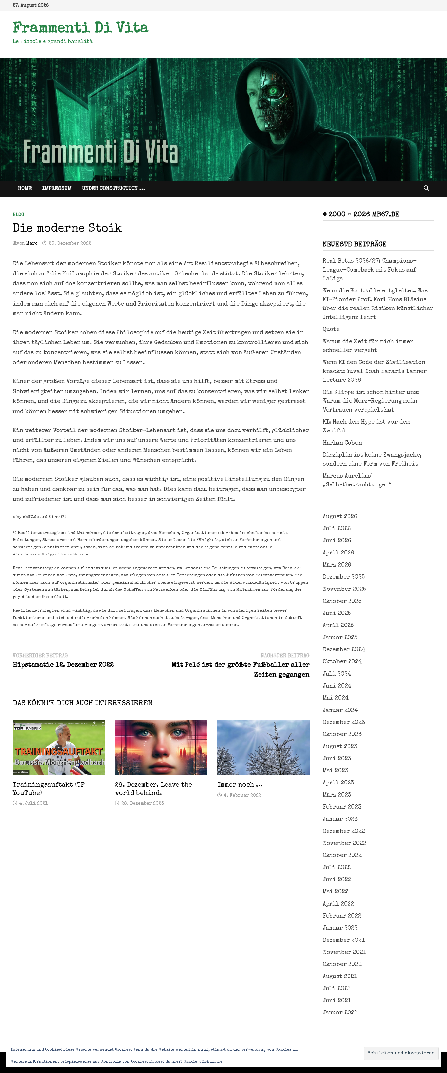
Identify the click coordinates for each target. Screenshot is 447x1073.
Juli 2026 (337, 529)
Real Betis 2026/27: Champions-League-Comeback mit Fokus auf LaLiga (370, 270)
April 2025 (338, 626)
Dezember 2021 (344, 940)
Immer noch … (240, 785)
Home (25, 189)
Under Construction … (113, 189)
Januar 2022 (340, 928)
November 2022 (344, 844)
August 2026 (340, 517)
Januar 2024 (340, 710)
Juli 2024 (337, 674)
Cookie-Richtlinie (203, 1062)
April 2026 (338, 553)
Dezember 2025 (344, 577)
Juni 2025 (337, 614)
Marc (32, 243)
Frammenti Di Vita (81, 29)
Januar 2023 (340, 819)
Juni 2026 (337, 541)
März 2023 (337, 795)
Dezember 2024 (344, 650)
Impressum (57, 189)
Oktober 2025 (342, 602)
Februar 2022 (342, 916)
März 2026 (337, 565)
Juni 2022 (337, 880)
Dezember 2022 (344, 832)
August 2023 (340, 747)
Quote (331, 330)
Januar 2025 (340, 638)
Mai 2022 (335, 892)
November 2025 (344, 589)
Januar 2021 (340, 1013)
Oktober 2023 (342, 735)
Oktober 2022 (342, 856)
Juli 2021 (337, 989)
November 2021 (344, 953)
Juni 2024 (337, 686)
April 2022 (338, 904)
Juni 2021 (337, 1001)
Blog (18, 215)
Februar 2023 (342, 807)
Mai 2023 (335, 771)
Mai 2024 (336, 698)
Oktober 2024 (342, 662)
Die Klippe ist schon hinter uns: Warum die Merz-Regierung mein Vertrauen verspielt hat (371, 401)
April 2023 (338, 783)
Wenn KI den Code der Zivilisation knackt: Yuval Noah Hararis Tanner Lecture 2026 (375, 371)
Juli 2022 (337, 868)
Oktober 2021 (342, 965)
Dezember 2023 (344, 723)
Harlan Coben (342, 443)
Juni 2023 (337, 759)
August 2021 (340, 977)
